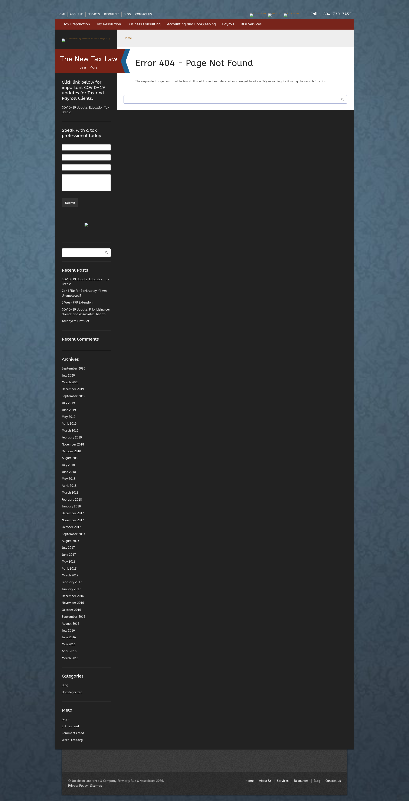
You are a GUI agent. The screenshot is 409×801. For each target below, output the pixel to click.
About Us (76, 14)
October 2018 (71, 451)
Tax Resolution (108, 24)
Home (61, 14)
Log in (66, 719)
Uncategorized (72, 692)
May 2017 (68, 561)
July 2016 (68, 630)
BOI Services (251, 24)
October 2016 (71, 610)
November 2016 (73, 603)
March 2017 (70, 575)
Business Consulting (144, 24)
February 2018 (72, 500)
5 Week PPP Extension (77, 302)
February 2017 (72, 582)
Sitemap (96, 786)
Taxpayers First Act (75, 321)
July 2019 (68, 403)
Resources (111, 14)
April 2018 (69, 486)
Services (94, 14)
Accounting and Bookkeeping (191, 24)
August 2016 (70, 624)
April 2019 (69, 424)
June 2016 (69, 637)
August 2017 (70, 541)
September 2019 (73, 396)
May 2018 (68, 479)
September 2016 (73, 617)
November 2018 (73, 444)
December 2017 (73, 513)
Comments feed (73, 733)
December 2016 (73, 596)
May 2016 (68, 644)
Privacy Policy (78, 786)
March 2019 (70, 431)
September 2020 (73, 368)
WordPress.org (72, 740)
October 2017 (71, 527)
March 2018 (70, 492)
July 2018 (68, 465)
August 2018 (70, 458)
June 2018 (69, 472)
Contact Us (143, 14)
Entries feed (70, 726)
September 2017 (73, 534)
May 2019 (68, 417)
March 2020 (70, 382)
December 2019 (73, 389)
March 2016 (70, 658)
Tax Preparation (76, 24)
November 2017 (73, 520)
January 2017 (71, 589)
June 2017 (69, 555)
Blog (127, 14)
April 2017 (69, 568)
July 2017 (68, 548)
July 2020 (68, 375)
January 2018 (71, 506)
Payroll (228, 24)
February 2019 (72, 437)
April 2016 (69, 651)
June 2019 (69, 410)
